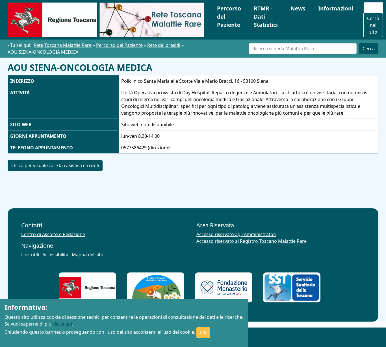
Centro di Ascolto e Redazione (53, 234)
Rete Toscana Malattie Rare (63, 45)
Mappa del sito (87, 255)
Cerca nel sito (373, 25)
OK (203, 332)
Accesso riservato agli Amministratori (236, 234)
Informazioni (336, 8)
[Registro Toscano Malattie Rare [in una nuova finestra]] (155, 287)
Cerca (369, 48)
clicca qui (62, 324)
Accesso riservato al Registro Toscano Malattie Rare (251, 241)
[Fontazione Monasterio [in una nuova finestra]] (224, 287)
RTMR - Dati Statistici (266, 17)
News (297, 8)
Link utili (30, 255)
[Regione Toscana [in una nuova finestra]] (87, 287)
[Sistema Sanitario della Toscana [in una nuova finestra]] (292, 287)
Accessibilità (55, 255)
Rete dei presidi (163, 45)
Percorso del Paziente (229, 17)
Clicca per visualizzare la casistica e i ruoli (55, 165)
